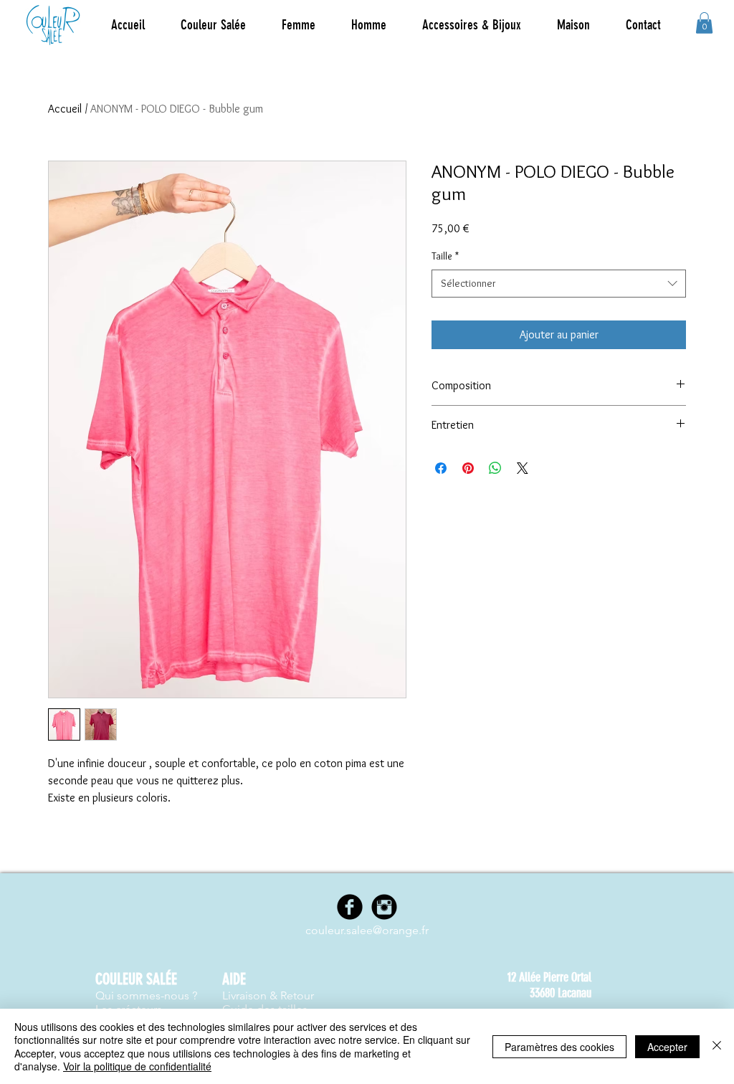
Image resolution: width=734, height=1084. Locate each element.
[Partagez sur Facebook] (440, 468)
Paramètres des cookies (559, 1047)
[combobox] (559, 284)
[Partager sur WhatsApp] (495, 468)
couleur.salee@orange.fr (367, 930)
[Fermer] (716, 1046)
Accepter (667, 1047)
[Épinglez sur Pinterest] (468, 468)
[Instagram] (384, 907)
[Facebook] (350, 907)
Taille (445, 255)
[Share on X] (522, 468)
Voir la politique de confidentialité (137, 1066)
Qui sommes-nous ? (146, 995)
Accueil (65, 108)
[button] (298, 25)
